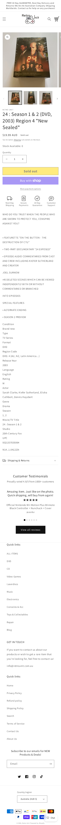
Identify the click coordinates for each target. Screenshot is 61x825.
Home (10, 685)
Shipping (17, 140)
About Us (12, 738)
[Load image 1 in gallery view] (15, 97)
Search (10, 715)
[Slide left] (3, 98)
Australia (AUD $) (29, 799)
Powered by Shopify (37, 823)
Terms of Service (16, 723)
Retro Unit (26, 823)
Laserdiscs (12, 584)
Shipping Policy (15, 708)
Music (10, 591)
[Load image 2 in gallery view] (30, 97)
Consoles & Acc (15, 606)
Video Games (14, 576)
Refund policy (14, 700)
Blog (9, 629)
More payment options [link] (30, 188)
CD (8, 568)
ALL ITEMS (12, 553)
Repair (10, 622)
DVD (9, 561)
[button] (4, 19)
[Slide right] (57, 98)
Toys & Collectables (17, 614)
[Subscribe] (50, 764)
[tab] (24, 520)
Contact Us (13, 731)
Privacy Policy (14, 693)
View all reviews (30, 529)
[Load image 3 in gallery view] (46, 97)
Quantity (7, 152)
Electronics (13, 599)
